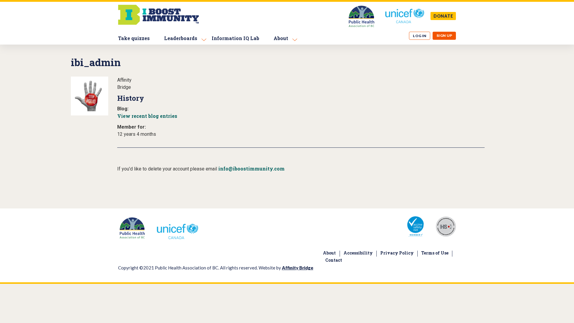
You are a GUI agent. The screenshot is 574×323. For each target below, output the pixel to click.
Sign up (444, 35)
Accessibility (358, 253)
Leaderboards (180, 38)
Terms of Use (434, 253)
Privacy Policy (397, 253)
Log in (420, 35)
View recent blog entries (147, 116)
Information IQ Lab (235, 38)
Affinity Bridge (297, 267)
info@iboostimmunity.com (251, 168)
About (281, 38)
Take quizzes (134, 38)
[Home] (158, 23)
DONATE (443, 16)
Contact (333, 260)
